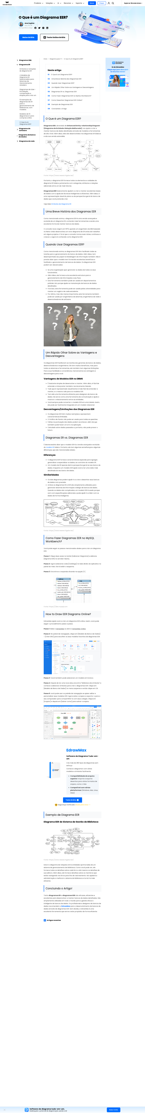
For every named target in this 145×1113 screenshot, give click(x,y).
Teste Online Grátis (56, 37)
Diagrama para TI (56, 59)
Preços (102, 3)
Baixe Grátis (28, 37)
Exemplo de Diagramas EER (62, 104)
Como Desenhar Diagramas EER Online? (66, 100)
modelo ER (50, 447)
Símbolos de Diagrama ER (61, 204)
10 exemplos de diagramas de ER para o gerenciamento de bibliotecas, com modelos (27, 105)
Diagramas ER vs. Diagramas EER (64, 91)
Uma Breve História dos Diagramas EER (66, 79)
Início (45, 59)
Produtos (37, 3)
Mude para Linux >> (83, 805)
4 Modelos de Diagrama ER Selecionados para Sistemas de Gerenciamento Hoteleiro (27, 80)
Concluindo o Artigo (59, 109)
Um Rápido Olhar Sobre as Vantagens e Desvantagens (72, 87)
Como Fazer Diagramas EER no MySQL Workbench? (71, 96)
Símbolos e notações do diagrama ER (28, 70)
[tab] (27, 60)
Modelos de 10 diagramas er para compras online (27, 116)
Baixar (92, 3)
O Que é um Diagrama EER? (25, 123)
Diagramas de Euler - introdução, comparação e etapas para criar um (28, 92)
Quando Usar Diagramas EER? (62, 83)
